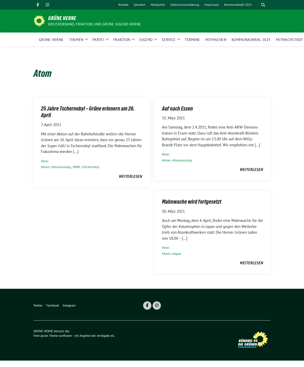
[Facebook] (38, 5)
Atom (46, 167)
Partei (44, 161)
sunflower (65, 336)
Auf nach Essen (177, 108)
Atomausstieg (62, 167)
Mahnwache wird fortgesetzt (191, 201)
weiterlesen (130, 176)
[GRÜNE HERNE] (39, 20)
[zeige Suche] (263, 5)
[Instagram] (47, 5)
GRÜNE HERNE (62, 18)
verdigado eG (105, 336)
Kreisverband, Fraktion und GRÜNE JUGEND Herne (94, 24)
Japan (177, 254)
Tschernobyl (91, 167)
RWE (77, 167)
